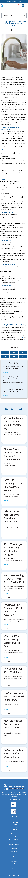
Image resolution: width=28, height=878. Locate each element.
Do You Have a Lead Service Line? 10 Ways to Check (14, 753)
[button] (23, 5)
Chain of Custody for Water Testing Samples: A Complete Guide (12, 379)
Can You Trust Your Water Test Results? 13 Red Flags (14, 696)
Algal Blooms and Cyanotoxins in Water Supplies (13, 724)
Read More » (5, 372)
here (22, 337)
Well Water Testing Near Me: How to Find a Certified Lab (14, 579)
